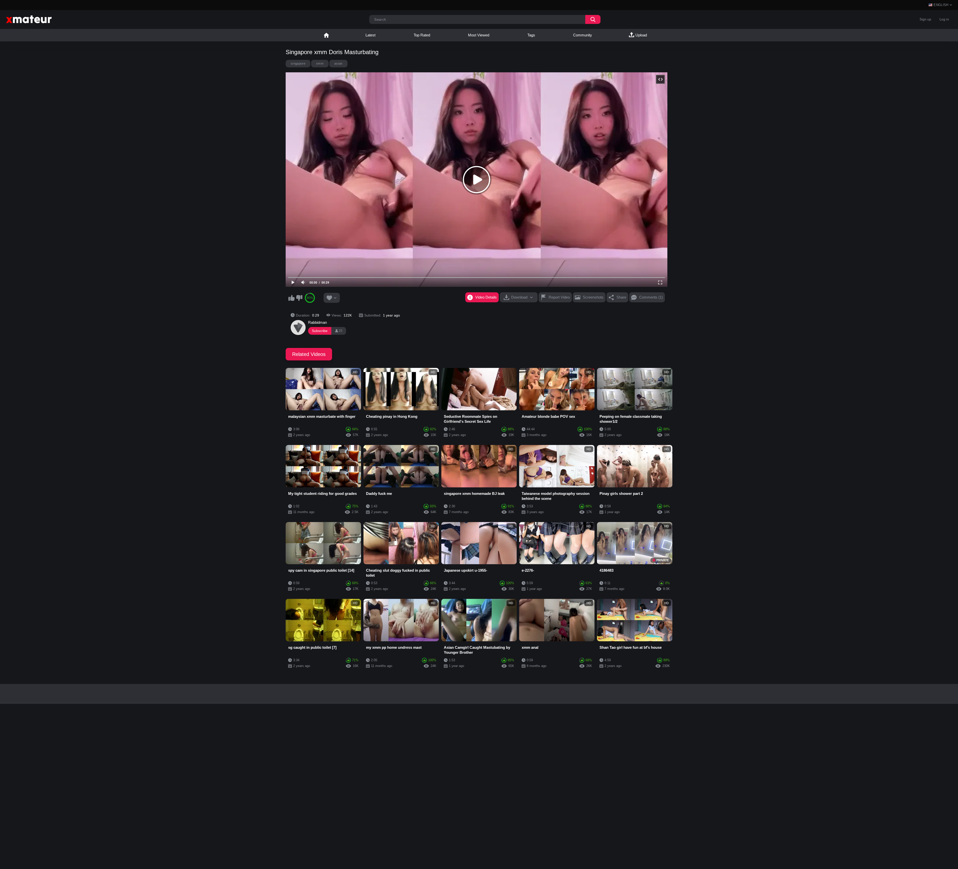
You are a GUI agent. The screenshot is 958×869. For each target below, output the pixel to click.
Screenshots (593, 297)
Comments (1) (651, 297)
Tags (531, 35)
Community (582, 35)
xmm (320, 63)
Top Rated (422, 35)
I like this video (291, 298)
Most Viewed (478, 35)
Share (621, 297)
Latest (370, 35)
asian (338, 63)
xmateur (326, 35)
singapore (298, 63)
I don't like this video (299, 298)
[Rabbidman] (298, 327)
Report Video (559, 297)
